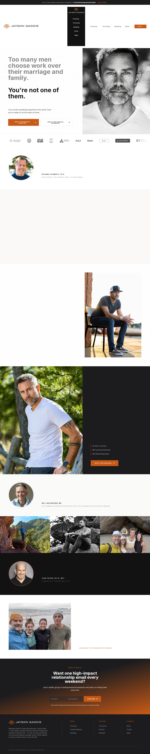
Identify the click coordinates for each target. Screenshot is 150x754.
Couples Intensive (76, 729)
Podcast (101, 729)
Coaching (73, 726)
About (127, 26)
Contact (129, 729)
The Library (106, 26)
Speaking (117, 26)
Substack (102, 733)
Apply (129, 733)
